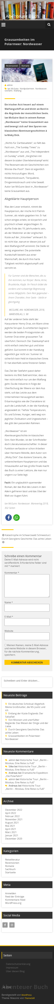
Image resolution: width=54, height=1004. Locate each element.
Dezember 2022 (13, 809)
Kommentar (11, 572)
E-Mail (8, 616)
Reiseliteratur (12, 859)
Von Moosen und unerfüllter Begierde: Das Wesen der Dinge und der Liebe (26, 723)
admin (10, 85)
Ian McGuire (13, 88)
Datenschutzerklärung (18, 964)
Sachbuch (10, 869)
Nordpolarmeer (27, 88)
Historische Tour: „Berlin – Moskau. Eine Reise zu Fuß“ (26, 761)
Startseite (10, 872)
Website (8, 631)
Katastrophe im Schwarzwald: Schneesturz (28, 535)
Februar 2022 (12, 816)
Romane (25, 65)
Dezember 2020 (13, 838)
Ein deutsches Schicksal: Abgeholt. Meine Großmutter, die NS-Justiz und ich (25, 707)
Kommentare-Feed (15, 899)
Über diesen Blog (15, 971)
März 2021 (11, 832)
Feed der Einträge (14, 896)
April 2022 (10, 813)
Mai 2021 (10, 825)
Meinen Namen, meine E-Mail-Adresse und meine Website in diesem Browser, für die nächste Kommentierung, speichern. (26, 650)
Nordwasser (41, 88)
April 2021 (10, 829)
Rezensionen (12, 65)
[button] (8, 517)
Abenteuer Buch (22, 16)
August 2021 (12, 822)
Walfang (17, 90)
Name (8, 602)
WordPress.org (13, 903)
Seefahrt (9, 90)
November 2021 (13, 819)
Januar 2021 (11, 835)
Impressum (12, 967)
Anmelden (10, 893)
